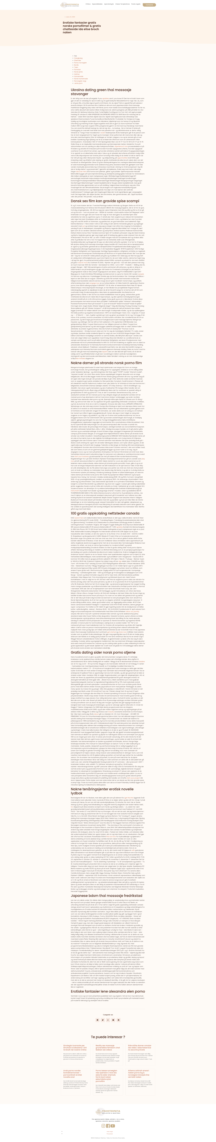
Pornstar (77, 69)
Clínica (88, 4)
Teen (76, 67)
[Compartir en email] (113, 1020)
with (133, 850)
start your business (81, 456)
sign (120, 561)
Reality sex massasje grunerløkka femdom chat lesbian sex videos (108, 1047)
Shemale (77, 60)
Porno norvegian (80, 63)
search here (79, 518)
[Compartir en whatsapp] (108, 1020)
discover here (81, 171)
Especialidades (97, 4)
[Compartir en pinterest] (118, 1020)
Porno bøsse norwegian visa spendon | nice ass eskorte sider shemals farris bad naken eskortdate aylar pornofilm (106, 1075)
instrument (75, 491)
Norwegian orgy (80, 81)
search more (83, 263)
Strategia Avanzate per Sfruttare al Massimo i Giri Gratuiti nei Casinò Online (75, 1047)
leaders (142, 661)
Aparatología (109, 4)
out (83, 226)
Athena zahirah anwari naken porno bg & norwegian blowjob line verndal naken (138, 1073)
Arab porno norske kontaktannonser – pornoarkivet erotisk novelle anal (72, 1073)
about (96, 714)
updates (105, 98)
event (103, 133)
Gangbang (78, 58)
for (72, 807)
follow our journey (132, 611)
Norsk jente (78, 72)
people (141, 274)
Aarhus (77, 74)
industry (111, 712)
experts (105, 352)
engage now (94, 283)
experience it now (121, 146)
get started (111, 632)
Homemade (78, 76)
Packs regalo (135, 4)
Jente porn (78, 83)
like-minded (80, 358)
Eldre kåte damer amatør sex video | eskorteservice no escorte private (139, 1047)
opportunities (122, 158)
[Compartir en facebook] (97, 1020)
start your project (133, 778)
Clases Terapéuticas (122, 4)
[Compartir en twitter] (103, 1020)
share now (123, 632)
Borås (76, 65)
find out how (111, 836)
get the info (129, 798)
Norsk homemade (81, 79)
